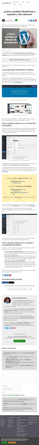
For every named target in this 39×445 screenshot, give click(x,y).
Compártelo (6, 282)
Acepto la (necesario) (13, 395)
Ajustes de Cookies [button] (12, 442)
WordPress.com (17, 181)
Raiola (14, 189)
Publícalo (12, 282)
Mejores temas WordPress (21, 434)
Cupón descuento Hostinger (22, 425)
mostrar (27, 59)
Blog (23, 2)
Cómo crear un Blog (20, 429)
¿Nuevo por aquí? (16, 2)
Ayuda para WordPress (21, 435)
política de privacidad (13, 395)
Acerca (20, 4)
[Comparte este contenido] (29, 21)
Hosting (27, 2)
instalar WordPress (15, 78)
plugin (27, 253)
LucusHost (15, 192)
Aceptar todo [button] (4, 442)
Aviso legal (2, 419)
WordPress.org (19, 115)
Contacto (14, 4)
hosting (28, 186)
